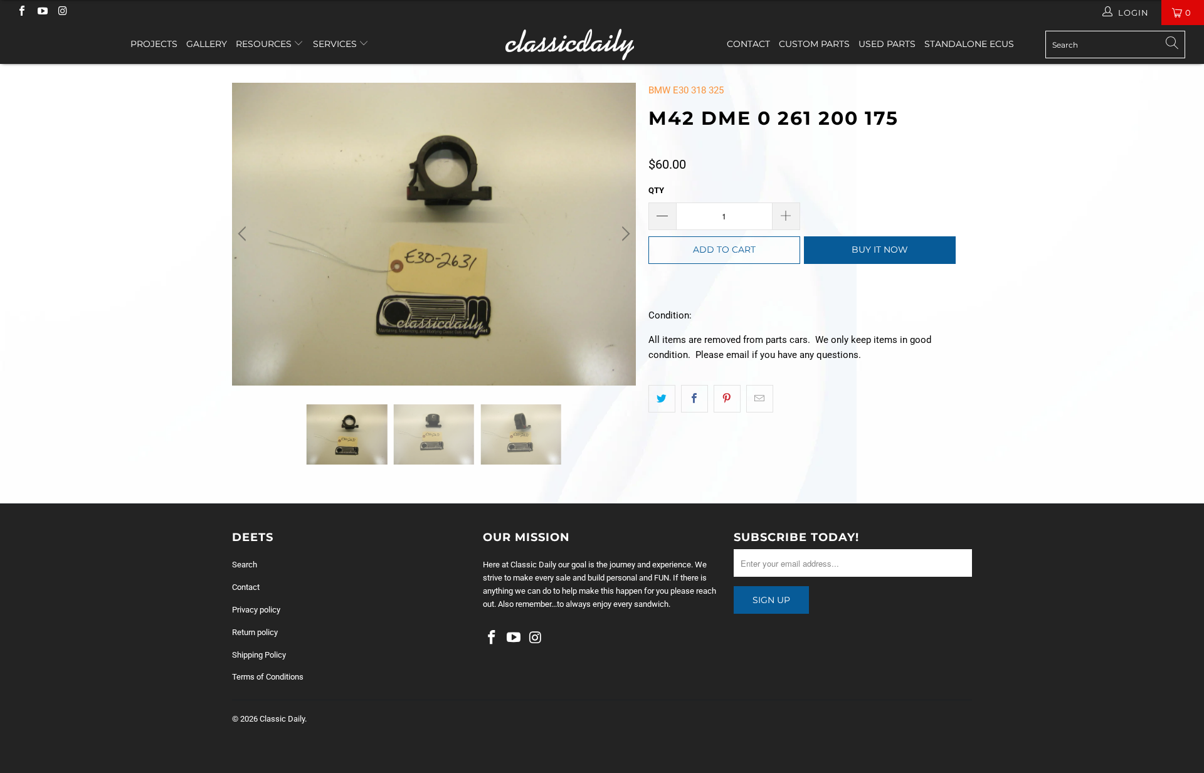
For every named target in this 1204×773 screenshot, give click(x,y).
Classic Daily (282, 718)
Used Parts (887, 44)
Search (244, 564)
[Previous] (243, 234)
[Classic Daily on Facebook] (21, 12)
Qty (656, 190)
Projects (153, 44)
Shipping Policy (259, 655)
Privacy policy (256, 609)
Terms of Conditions (268, 676)
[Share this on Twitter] (661, 399)
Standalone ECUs (969, 44)
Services (336, 44)
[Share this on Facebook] (694, 399)
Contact (748, 44)
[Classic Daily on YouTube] (41, 12)
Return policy (255, 632)
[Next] (623, 234)
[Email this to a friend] (759, 399)
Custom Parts (814, 44)
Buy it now (880, 249)
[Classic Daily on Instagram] (62, 12)
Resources (265, 44)
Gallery (206, 44)
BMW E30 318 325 (686, 90)
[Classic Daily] (601, 44)
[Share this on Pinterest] (727, 399)
